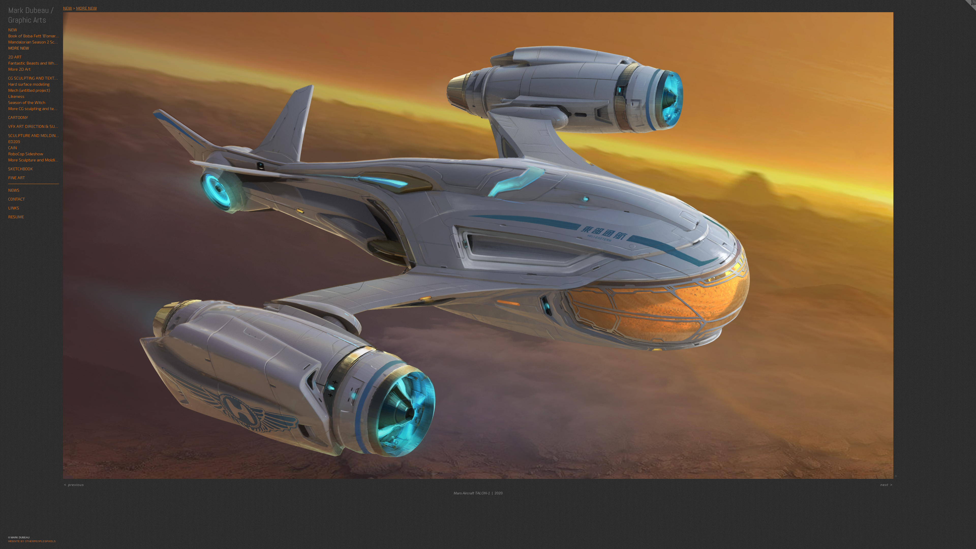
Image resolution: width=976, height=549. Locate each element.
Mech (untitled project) (29, 90)
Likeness (16, 96)
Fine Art (16, 177)
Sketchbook (20, 168)
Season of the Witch (26, 102)
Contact (16, 198)
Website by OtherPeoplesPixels (32, 541)
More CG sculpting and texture (33, 108)
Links (13, 207)
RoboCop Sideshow (25, 153)
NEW (12, 29)
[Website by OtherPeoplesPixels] (966, 10)
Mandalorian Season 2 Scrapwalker (33, 41)
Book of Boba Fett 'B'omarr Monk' (33, 35)
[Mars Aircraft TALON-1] (478, 245)
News (13, 190)
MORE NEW (18, 47)
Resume (16, 216)
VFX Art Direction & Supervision (33, 126)
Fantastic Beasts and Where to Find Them (33, 62)
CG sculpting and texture (33, 77)
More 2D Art (19, 69)
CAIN (12, 147)
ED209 (14, 141)
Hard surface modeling (29, 84)
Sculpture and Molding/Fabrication (33, 135)
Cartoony (18, 117)
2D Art (15, 56)
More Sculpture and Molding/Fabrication (33, 159)
